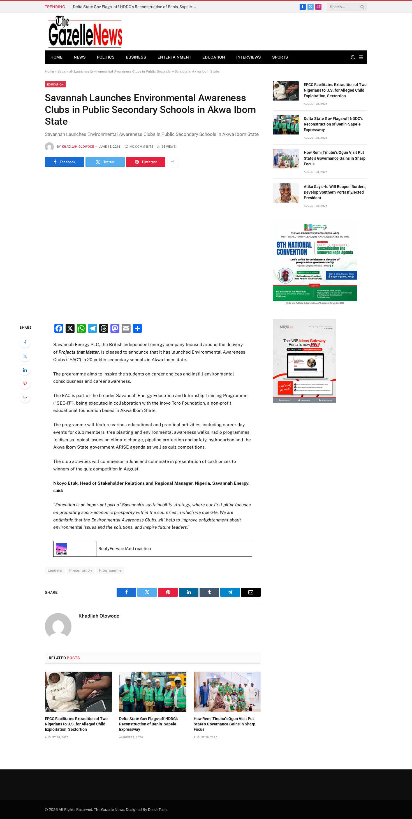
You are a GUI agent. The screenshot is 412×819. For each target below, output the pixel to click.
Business (136, 57)
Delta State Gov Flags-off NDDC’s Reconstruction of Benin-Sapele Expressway (136, 6)
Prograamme (110, 570)
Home (56, 57)
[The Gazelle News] (85, 31)
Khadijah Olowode (78, 147)
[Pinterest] (25, 383)
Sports (280, 57)
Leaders (55, 570)
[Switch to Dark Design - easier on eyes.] (352, 57)
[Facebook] (25, 342)
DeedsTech (157, 810)
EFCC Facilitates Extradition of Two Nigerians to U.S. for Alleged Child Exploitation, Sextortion (76, 724)
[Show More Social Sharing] (172, 162)
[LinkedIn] (25, 370)
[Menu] (361, 57)
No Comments (141, 147)
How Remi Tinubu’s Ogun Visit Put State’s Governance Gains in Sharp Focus (224, 724)
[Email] (25, 397)
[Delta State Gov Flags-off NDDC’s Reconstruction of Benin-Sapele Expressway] (152, 691)
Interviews (248, 57)
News (80, 57)
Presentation (80, 570)
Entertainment (174, 57)
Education (213, 57)
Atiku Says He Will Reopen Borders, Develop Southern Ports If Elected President (335, 192)
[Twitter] (25, 356)
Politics (106, 57)
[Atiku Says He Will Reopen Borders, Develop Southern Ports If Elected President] (286, 193)
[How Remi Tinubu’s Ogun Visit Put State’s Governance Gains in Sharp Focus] (227, 691)
